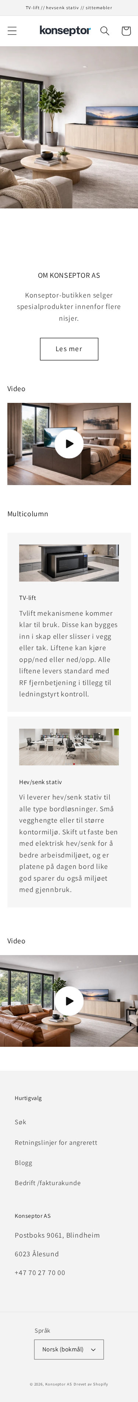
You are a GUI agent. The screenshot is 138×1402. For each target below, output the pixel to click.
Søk (20, 1121)
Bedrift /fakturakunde (48, 1182)
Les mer (69, 348)
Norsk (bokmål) (63, 1349)
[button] (11, 31)
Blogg (23, 1162)
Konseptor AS (58, 1384)
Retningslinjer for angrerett (56, 1142)
